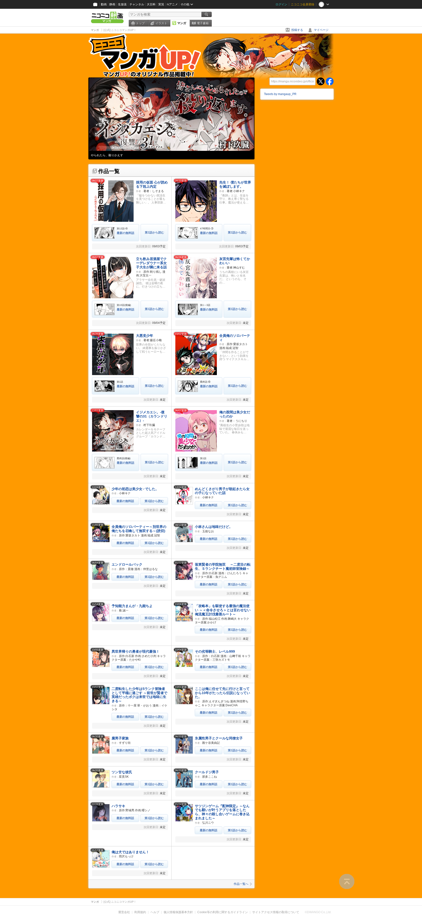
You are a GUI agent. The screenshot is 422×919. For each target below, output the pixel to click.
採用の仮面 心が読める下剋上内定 (152, 184)
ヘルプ (154, 912)
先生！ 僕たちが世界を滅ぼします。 (235, 184)
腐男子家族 (120, 738)
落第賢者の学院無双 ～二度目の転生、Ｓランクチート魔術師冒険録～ (223, 566)
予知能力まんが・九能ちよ (132, 606)
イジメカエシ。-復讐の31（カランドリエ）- (151, 416)
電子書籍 (203, 23)
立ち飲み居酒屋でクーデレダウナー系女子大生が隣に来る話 (151, 263)
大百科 (151, 4)
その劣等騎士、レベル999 (215, 651)
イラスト (161, 23)
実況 (161, 4)
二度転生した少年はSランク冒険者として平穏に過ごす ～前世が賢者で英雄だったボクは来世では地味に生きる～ (139, 695)
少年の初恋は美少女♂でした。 (135, 489)
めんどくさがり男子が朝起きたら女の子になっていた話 (222, 491)
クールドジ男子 (207, 772)
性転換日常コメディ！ (105, 155)
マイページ (321, 30)
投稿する (297, 30)
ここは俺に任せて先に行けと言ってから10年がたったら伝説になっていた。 (222, 693)
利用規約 (140, 912)
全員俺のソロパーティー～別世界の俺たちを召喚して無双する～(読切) (139, 529)
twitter (321, 81)
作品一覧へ (241, 884)
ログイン (281, 4)
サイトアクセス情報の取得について (275, 912)
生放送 (122, 4)
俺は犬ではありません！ (130, 852)
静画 (112, 4)
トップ (140, 23)
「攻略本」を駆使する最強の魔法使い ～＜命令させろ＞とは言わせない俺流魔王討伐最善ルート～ (223, 610)
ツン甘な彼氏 (122, 772)
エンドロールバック (127, 564)
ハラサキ (118, 806)
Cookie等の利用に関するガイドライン (222, 912)
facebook (330, 81)
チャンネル (136, 4)
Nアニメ (172, 4)
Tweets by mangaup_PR (280, 94)
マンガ (181, 23)
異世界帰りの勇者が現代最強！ (135, 651)
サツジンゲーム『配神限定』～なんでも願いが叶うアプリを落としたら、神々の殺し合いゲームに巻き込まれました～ (222, 812)
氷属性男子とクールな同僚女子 (219, 738)
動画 (104, 4)
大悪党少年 (144, 336)
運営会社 (124, 912)
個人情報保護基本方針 (178, 912)
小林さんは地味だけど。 (213, 527)
